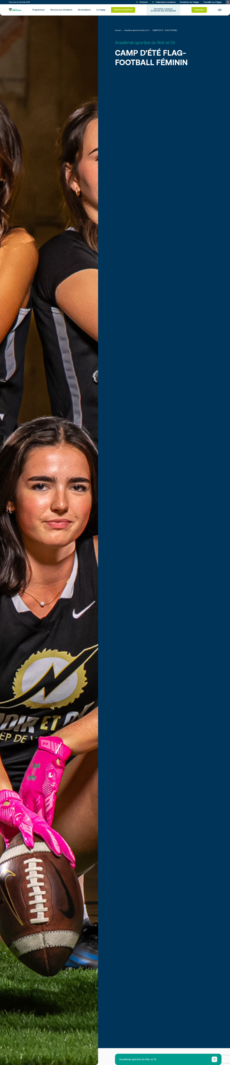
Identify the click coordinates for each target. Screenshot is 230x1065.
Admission (199, 10)
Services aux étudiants (61, 10)
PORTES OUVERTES (123, 10)
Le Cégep (100, 10)
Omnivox (143, 2)
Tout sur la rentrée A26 (19, 2)
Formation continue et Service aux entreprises (163, 10)
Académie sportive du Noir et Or (136, 30)
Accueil (118, 30)
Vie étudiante (84, 10)
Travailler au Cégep (212, 2)
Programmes (38, 10)
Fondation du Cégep (189, 2)
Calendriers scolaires (166, 2)
